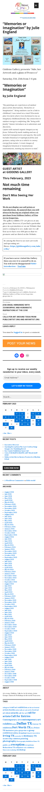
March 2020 (9, 643)
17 (28, 421)
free (32, 728)
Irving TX (8, 735)
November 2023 (10, 553)
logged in (18, 332)
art (12, 707)
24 (28, 424)
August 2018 (9, 682)
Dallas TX (24, 723)
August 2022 (9, 584)
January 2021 (9, 623)
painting (24, 738)
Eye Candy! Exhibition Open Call (17, 451)
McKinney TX (30, 736)
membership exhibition (11, 739)
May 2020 (8, 639)
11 (33, 417)
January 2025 (9, 529)
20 (6, 424)
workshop (21, 750)
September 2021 (11, 606)
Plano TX (36, 741)
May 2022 (8, 590)
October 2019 (10, 653)
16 (22, 421)
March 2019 (9, 668)
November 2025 (10, 508)
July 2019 (8, 659)
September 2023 (11, 557)
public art (7, 745)
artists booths (9, 710)
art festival (35, 707)
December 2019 (10, 649)
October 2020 (10, 629)
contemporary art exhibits (18, 292)
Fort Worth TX (21, 727)
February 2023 (10, 572)
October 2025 (10, 510)
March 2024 (9, 545)
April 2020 (9, 641)
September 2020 (11, 631)
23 (22, 424)
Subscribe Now (11, 468)
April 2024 (8, 543)
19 (38, 421)
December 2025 (10, 506)
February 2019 (10, 670)
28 (11, 428)
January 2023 (10, 574)
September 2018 (11, 680)
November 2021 (10, 602)
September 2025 (11, 512)
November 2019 (10, 651)
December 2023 (10, 551)
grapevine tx (7, 296)
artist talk (18, 710)
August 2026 (9, 492)
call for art (23, 713)
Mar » (9, 433)
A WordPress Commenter (14, 480)
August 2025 (9, 514)
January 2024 (10, 549)
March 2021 (9, 619)
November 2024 (10, 531)
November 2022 (10, 578)
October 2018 (10, 678)
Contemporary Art (12, 719)
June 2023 (8, 563)
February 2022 (10, 596)
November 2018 (10, 676)
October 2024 (10, 533)
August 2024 (9, 537)
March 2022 (9, 594)
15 (17, 421)
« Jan (4, 433)
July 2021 (8, 610)
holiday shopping (19, 733)
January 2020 (10, 647)
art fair (29, 707)
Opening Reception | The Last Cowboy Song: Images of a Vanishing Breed (21, 448)
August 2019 (9, 657)
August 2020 (9, 633)
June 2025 (8, 519)
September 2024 (11, 535)
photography (9, 741)
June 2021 (8, 612)
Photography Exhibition (25, 741)
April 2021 (8, 617)
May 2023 (8, 566)
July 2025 (8, 517)
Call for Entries (20, 716)
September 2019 (11, 655)
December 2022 (10, 576)
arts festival (33, 710)
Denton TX (36, 724)
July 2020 (8, 635)
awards (14, 713)
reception (18, 744)
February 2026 (10, 504)
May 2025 (8, 521)
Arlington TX (7, 707)
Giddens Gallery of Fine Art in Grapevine (18, 294)
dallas (14, 724)
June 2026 (8, 496)
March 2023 (9, 570)
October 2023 (10, 555)
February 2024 (10, 547)
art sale (25, 710)
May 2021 (8, 614)
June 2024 (8, 541)
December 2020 (11, 625)
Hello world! (31, 480)
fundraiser (10, 730)
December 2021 (10, 600)
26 (38, 424)
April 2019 (8, 665)
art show (6, 713)
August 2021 (9, 608)
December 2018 (10, 674)
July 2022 (8, 586)
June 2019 (8, 661)
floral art (32, 292)
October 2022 (10, 580)
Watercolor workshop (9, 750)
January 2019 (9, 672)
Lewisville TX (19, 736)
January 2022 (10, 598)
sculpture (19, 747)
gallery (16, 730)
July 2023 (8, 561)
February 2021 (10, 621)
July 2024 (8, 539)
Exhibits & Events (16, 290)
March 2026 (9, 502)
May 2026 (8, 498)
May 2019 (8, 663)
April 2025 (8, 523)
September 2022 (11, 582)
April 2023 (8, 568)
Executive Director (12, 445)
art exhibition (21, 707)
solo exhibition (29, 747)
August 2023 (9, 559)
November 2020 (11, 627)
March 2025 (9, 525)
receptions (29, 745)
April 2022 (8, 592)
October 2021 (10, 604)
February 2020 (10, 645)
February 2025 (10, 527)
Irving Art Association (33, 733)
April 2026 (8, 500)
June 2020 (8, 637)
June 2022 (8, 588)
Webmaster (30, 288)
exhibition (7, 728)
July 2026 (8, 494)
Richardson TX (9, 747)
